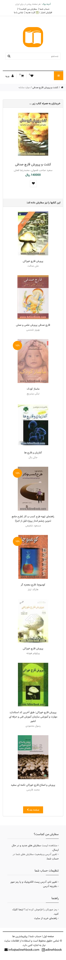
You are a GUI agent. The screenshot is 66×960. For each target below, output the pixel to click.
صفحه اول (48, 936)
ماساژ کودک (33, 389)
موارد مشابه (24, 87)
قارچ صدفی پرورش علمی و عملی (33, 325)
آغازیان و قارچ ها (33, 452)
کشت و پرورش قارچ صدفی (45, 87)
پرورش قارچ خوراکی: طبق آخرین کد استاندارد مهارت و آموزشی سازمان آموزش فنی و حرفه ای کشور (33, 716)
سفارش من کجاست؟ (28, 9)
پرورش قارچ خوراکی (33, 261)
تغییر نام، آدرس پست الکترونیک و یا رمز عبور (33, 882)
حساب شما (45, 9)
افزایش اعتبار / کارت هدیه (39, 12)
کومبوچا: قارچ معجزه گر (33, 585)
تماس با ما (18, 12)
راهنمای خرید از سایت (45, 918)
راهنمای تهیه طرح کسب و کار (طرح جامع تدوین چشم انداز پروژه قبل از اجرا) (33, 518)
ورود (7, 76)
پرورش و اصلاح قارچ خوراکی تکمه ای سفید (33, 785)
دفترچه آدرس (50, 886)
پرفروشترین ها (19, 936)
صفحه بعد (34, 810)
